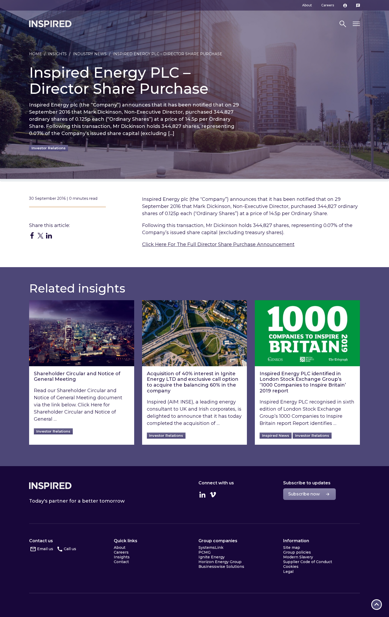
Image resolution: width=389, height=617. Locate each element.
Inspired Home (50, 24)
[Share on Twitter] (40, 235)
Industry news (90, 54)
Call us (70, 548)
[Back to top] (376, 604)
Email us (45, 548)
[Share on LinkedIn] (49, 235)
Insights (57, 54)
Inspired (50, 485)
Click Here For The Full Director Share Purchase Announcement (218, 244)
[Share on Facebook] (32, 235)
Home (35, 54)
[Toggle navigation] (356, 24)
